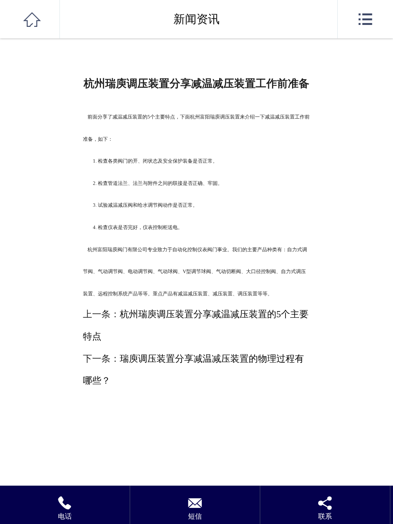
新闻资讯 (196, 19)
